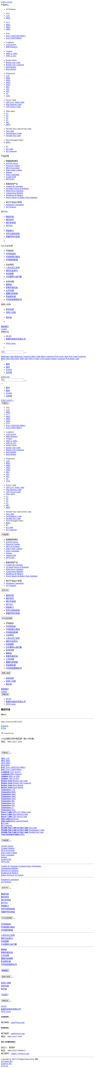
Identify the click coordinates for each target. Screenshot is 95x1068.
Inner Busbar (11, 67)
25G (7, 89)
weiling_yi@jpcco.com (20, 1053)
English (9, 370)
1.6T (8, 16)
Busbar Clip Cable (13, 62)
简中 (8, 367)
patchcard (9, 819)
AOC (8, 96)
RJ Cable (9, 149)
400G (8, 27)
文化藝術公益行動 (14, 277)
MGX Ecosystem (13, 168)
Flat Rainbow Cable (14, 133)
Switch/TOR (11, 177)
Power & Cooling (13, 166)
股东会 (9, 317)
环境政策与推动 (13, 257)
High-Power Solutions (14, 191)
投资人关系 (6, 673)
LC (7, 113)
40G (7, 87)
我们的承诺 (11, 223)
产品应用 (5, 534)
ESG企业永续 (7, 618)
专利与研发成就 (13, 234)
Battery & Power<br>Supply (12, 875)
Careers (4, 329)
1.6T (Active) (11, 772)
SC (7, 116)
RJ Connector (11, 151)
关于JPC (9, 226)
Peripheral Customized (15, 205)
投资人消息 (11, 312)
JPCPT (9, 336)
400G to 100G (11, 53)
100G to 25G (11, 56)
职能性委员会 (12, 287)
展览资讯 (10, 220)
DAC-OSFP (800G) (14, 38)
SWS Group (11, 343)
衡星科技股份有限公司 (16, 339)
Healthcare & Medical (14, 195)
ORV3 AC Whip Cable (15, 102)
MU (7, 122)
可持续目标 (11, 254)
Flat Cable (10, 131)
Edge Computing (12, 175)
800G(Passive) (11, 47)
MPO (8, 125)
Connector (6, 825)
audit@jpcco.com (18, 1033)
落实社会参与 (12, 271)
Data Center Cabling (14, 170)
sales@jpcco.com (17, 1022)
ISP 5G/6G (10, 179)
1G (7, 93)
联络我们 (5, 327)
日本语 (9, 372)
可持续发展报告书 (14, 299)
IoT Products (11, 207)
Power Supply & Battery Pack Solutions (21, 197)
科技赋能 (10, 274)
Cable (5, 823)
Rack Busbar (11, 69)
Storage (9, 172)
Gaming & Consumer (14, 186)
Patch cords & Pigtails (14, 821)
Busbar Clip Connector (15, 65)
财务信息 (10, 309)
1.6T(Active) (11, 45)
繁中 (8, 364)
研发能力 (10, 231)
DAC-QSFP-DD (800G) (15, 36)
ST (7, 118)
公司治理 (10, 290)
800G (8, 18)
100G (8, 85)
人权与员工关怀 (13, 268)
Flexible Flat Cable (13, 135)
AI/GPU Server (12, 163)
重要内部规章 (12, 293)
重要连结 (3, 747)
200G (8, 29)
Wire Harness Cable (14, 104)
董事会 (9, 284)
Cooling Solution (7, 848)
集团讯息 (10, 217)
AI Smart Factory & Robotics (17, 188)
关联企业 (5, 694)
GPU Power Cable (13, 107)
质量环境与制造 (13, 237)
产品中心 (5, 403)
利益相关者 (11, 296)
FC (7, 120)
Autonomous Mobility (14, 193)
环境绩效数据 (12, 260)
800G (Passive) (11, 774)
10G (7, 91)
